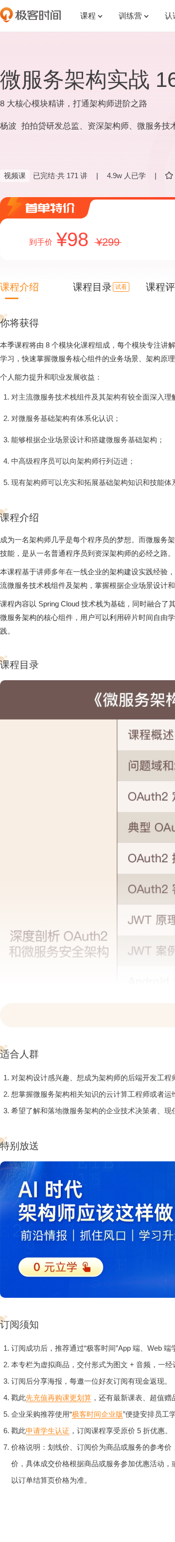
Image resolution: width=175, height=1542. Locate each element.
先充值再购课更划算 (58, 1397)
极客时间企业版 (97, 1414)
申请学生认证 (48, 1430)
